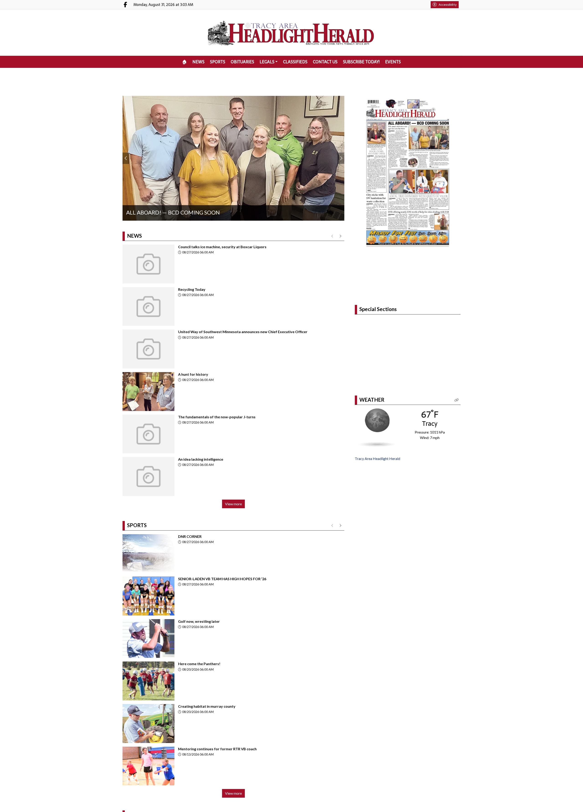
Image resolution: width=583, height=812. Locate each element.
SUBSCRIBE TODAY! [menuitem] (361, 62)
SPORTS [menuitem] (217, 62)
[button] (457, 400)
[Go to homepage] (291, 32)
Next (341, 158)
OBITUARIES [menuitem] (242, 62)
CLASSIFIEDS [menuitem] (295, 62)
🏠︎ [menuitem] (184, 62)
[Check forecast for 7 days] (376, 427)
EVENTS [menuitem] (393, 62)
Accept (567, 804)
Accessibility (448, 4)
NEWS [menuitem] (198, 62)
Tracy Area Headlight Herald (377, 458)
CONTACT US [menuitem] (325, 62)
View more (233, 504)
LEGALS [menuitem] (267, 62)
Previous (126, 158)
